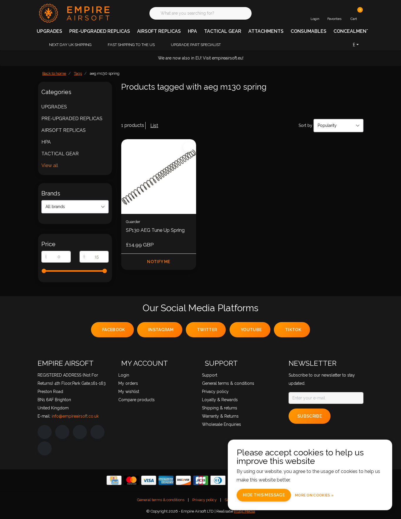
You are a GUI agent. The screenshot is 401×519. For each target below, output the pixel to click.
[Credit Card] (114, 480)
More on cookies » (314, 495)
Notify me (158, 261)
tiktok (293, 329)
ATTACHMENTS (266, 31)
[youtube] (97, 432)
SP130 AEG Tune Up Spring (155, 230)
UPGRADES (49, 31)
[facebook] (45, 432)
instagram (160, 329)
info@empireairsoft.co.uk (75, 416)
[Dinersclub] (217, 480)
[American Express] (166, 480)
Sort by (305, 125)
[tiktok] (45, 448)
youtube (251, 329)
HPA (192, 31)
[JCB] (200, 480)
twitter (207, 329)
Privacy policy (204, 500)
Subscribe (309, 416)
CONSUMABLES (308, 31)
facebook (113, 329)
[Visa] (148, 480)
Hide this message (264, 495)
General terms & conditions (160, 500)
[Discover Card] (183, 480)
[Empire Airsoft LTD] (73, 13)
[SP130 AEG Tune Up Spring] (158, 176)
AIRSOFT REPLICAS (159, 31)
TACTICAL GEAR (222, 31)
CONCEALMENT (351, 31)
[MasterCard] (131, 480)
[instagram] (62, 432)
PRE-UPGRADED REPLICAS (99, 31)
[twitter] (80, 432)
